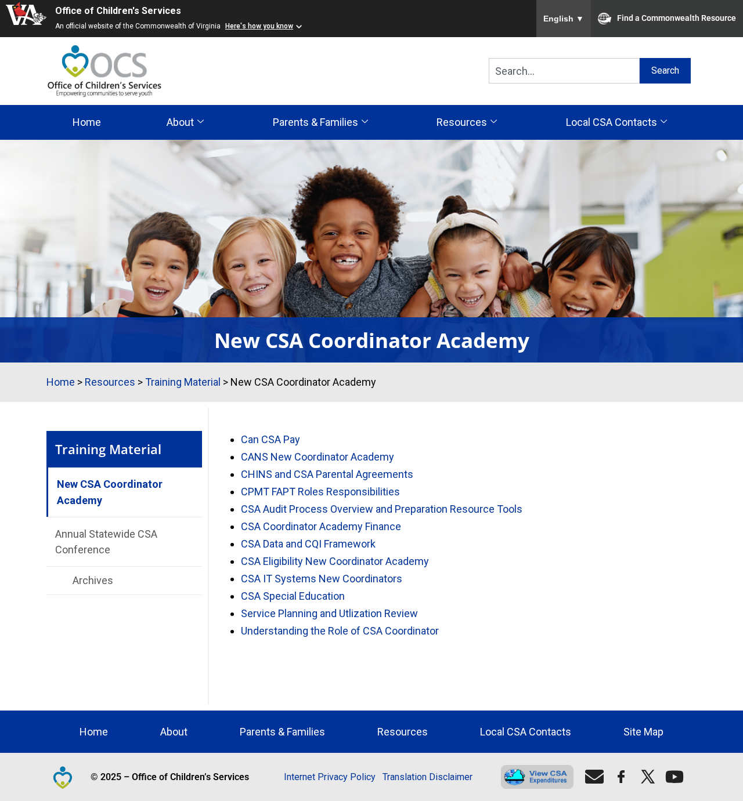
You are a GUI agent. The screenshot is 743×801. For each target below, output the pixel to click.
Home (87, 122)
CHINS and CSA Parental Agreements (327, 474)
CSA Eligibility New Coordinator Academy (335, 561)
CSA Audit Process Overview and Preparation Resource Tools (381, 509)
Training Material (183, 382)
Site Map (643, 732)
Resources (462, 122)
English (563, 18)
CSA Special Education (293, 596)
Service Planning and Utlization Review (329, 613)
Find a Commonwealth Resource (676, 18)
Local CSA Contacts (611, 122)
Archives (93, 580)
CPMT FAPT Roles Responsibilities (320, 491)
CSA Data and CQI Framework (308, 544)
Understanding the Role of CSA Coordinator (340, 631)
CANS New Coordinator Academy (317, 457)
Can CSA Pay (270, 439)
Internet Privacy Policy (330, 776)
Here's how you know (259, 26)
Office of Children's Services (118, 10)
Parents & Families (315, 122)
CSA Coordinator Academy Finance (321, 526)
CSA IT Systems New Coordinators (321, 578)
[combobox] (564, 71)
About (180, 122)
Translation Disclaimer (428, 776)
